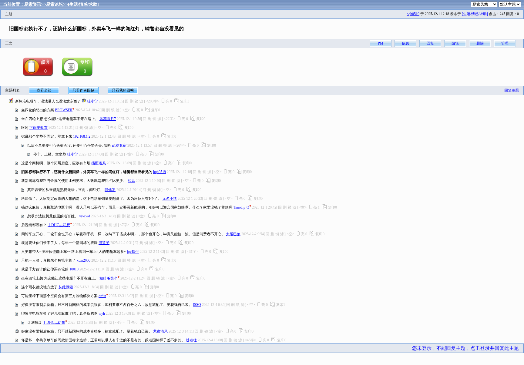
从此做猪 (66, 287)
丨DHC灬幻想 (59, 225)
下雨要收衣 (38, 128)
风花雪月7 (107, 119)
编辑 (455, 43)
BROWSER (63, 110)
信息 (405, 43)
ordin (102, 296)
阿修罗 (110, 190)
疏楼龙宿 (119, 145)
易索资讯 (32, 4)
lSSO (197, 305)
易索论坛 (54, 4)
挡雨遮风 (98, 163)
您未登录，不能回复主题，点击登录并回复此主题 (465, 348)
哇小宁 (92, 101)
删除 (480, 43)
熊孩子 (104, 243)
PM (380, 43)
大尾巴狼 (233, 234)
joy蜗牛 (133, 251)
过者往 (191, 340)
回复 (430, 43)
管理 (505, 43)
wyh (102, 313)
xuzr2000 (83, 260)
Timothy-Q (241, 207)
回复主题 (511, 90)
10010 (74, 269)
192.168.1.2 (81, 136)
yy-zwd (84, 216)
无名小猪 (169, 198)
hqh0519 (413, 14)
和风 (131, 181)
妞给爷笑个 (108, 278)
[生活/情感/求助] (83, 4)
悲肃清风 (160, 331)
